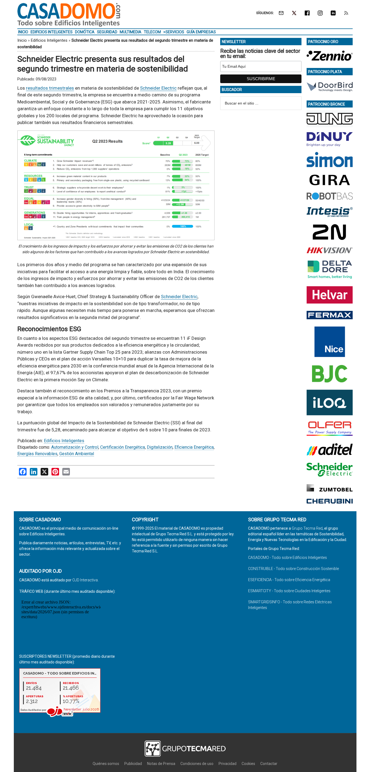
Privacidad (227, 763)
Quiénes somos (106, 763)
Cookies (248, 763)
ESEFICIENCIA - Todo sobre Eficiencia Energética (289, 580)
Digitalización (160, 447)
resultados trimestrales (50, 88)
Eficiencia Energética (194, 447)
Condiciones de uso (196, 763)
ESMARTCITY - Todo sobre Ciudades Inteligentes (289, 591)
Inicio (22, 40)
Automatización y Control (74, 447)
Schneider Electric (158, 88)
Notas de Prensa (161, 763)
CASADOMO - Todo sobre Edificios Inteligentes (287, 557)
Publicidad (133, 763)
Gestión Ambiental (76, 453)
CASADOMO (68, 15)
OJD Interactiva (85, 580)
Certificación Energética (122, 447)
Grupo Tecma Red (307, 528)
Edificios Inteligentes (49, 40)
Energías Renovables (37, 453)
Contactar (268, 763)
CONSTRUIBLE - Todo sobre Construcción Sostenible (293, 568)
